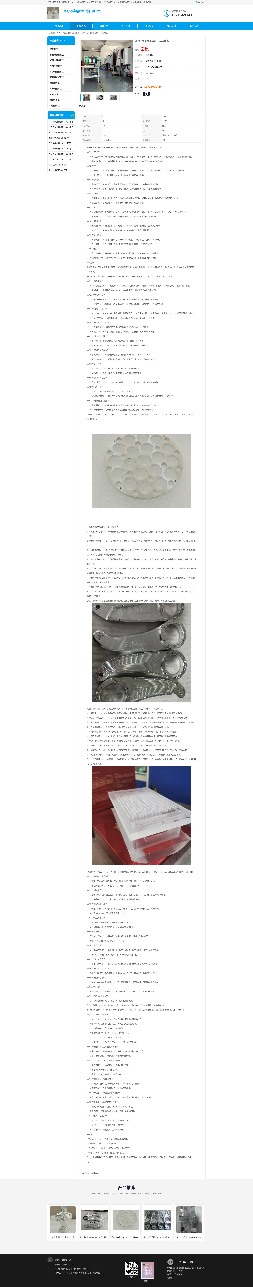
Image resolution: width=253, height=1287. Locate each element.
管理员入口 (87, 1273)
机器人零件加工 (57, 60)
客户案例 (171, 26)
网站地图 (96, 1273)
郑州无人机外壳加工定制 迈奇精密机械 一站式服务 (195, 1237)
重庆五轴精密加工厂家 (58, 170)
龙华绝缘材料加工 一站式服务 (61, 154)
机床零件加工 (56, 89)
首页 (58, 33)
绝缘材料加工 (56, 66)
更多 (72, 115)
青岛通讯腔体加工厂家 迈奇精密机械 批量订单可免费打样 (166, 1237)
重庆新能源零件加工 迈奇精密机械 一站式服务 (99, 1237)
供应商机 (81, 26)
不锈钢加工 (55, 106)
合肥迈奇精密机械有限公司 (65, 1269)
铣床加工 (54, 49)
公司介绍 (126, 26)
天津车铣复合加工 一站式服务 (61, 122)
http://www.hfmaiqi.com (91, 1173)
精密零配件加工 (57, 55)
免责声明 (78, 1273)
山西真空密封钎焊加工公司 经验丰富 (61, 149)
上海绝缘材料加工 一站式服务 (61, 127)
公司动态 (149, 26)
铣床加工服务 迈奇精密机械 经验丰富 (126, 1237)
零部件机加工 (56, 83)
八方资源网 (69, 1273)
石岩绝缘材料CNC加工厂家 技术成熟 (61, 143)
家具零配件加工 (57, 72)
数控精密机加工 (57, 77)
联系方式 (194, 26)
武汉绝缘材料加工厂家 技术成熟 (61, 133)
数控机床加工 (56, 100)
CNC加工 (75, 33)
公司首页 (59, 26)
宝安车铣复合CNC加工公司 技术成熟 (61, 160)
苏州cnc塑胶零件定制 (57, 165)
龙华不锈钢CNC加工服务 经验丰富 (61, 138)
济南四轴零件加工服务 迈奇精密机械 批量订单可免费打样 (71, 1237)
